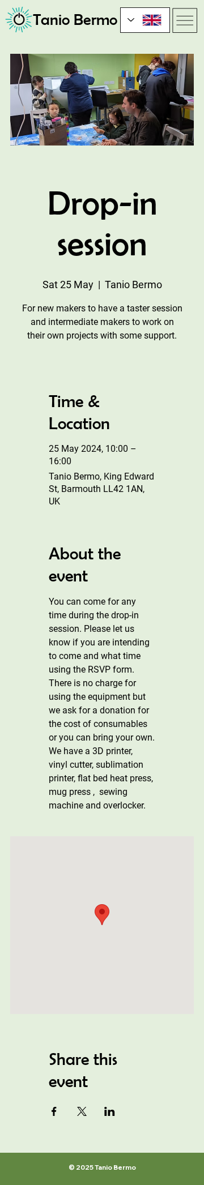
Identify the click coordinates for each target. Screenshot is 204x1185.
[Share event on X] (81, 1111)
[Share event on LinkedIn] (109, 1111)
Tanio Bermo (75, 19)
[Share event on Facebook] (54, 1111)
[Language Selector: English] (145, 20)
